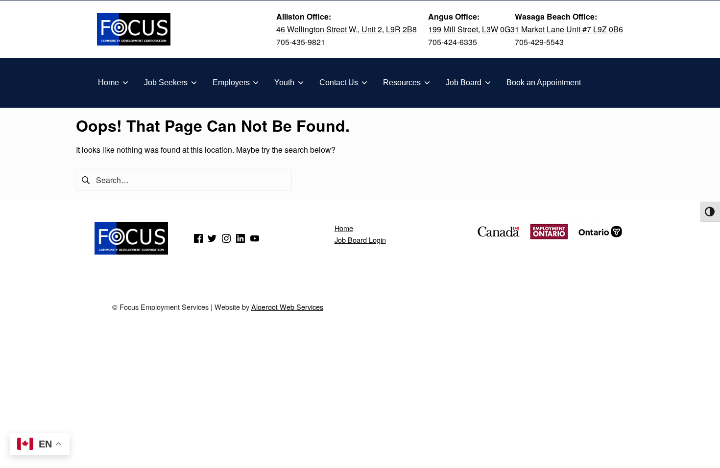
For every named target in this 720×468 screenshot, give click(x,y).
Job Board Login (360, 239)
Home (344, 228)
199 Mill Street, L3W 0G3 (471, 29)
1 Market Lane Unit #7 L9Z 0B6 (569, 29)
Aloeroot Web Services (287, 307)
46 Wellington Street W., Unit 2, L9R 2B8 (346, 29)
